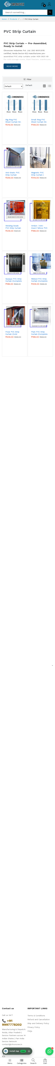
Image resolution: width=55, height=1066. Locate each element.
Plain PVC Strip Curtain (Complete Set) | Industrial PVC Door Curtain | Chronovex (39, 333)
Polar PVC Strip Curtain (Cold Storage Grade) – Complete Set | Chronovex (13, 333)
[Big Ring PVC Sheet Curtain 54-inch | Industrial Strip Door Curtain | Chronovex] (14, 104)
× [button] (29, 1051)
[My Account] (49, 4)
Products (13, 19)
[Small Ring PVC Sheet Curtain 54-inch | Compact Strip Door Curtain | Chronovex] (40, 104)
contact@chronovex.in (12, 1044)
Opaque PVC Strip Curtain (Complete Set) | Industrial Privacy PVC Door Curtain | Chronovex (13, 280)
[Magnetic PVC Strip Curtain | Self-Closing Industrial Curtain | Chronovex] (40, 157)
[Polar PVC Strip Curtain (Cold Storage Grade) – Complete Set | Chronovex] (14, 316)
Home (4, 19)
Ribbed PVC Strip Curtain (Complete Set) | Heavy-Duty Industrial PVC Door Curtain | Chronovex (39, 280)
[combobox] (29, 85)
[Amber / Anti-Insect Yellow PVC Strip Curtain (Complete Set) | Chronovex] (40, 210)
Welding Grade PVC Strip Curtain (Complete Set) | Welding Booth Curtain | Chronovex (13, 227)
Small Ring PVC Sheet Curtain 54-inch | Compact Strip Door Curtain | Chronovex (39, 121)
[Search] (49, 12)
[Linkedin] (3, 1057)
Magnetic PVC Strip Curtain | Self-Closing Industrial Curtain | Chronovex (39, 174)
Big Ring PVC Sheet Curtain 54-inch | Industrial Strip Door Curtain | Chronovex (13, 121)
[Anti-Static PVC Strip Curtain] (14, 157)
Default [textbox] (28, 85)
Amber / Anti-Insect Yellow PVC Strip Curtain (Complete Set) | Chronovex (39, 227)
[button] (17, 1051)
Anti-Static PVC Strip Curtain (12, 174)
